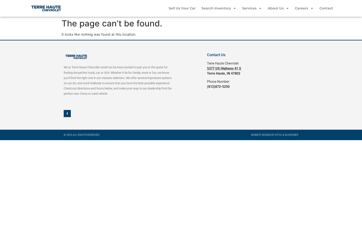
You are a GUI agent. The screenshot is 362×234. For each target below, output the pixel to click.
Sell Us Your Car (182, 8)
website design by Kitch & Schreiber (274, 134)
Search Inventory (216, 8)
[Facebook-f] (67, 113)
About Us (276, 8)
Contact (326, 8)
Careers (301, 8)
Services (249, 8)
